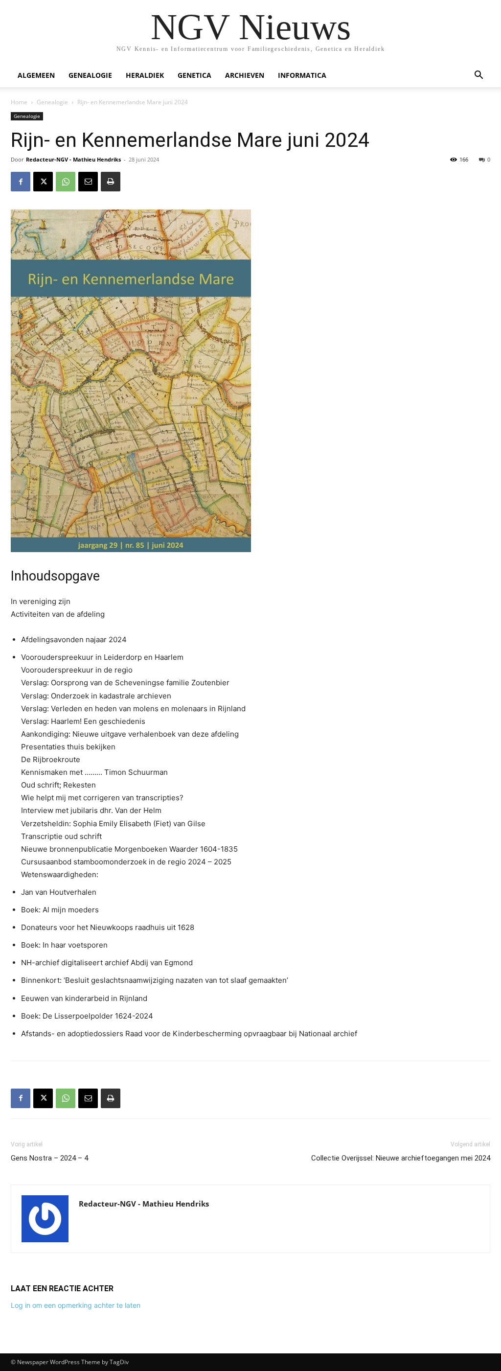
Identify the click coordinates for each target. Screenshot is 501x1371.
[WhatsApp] (65, 181)
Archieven (244, 75)
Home (19, 102)
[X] (43, 181)
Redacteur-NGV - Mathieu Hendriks (73, 159)
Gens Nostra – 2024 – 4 (49, 1158)
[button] (478, 76)
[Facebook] (20, 181)
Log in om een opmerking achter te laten (75, 1305)
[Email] (88, 181)
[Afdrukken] (110, 181)
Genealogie (90, 75)
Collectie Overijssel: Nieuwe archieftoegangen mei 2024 (400, 1158)
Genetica (194, 75)
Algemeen (36, 75)
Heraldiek (145, 75)
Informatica (302, 75)
